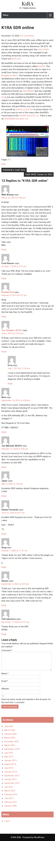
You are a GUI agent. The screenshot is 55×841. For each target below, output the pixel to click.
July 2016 (8, 753)
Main (3, 164)
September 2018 (11, 749)
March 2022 (9, 745)
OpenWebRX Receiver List (16, 118)
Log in (7, 821)
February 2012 (10, 794)
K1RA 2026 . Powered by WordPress (27, 837)
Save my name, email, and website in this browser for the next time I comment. (26, 701)
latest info (16, 58)
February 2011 (10, 802)
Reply (3, 249)
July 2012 (8, 787)
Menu (5, 15)
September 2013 (11, 775)
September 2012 (11, 783)
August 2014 (10, 764)
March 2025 (9, 737)
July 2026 (8, 726)
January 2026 (10, 734)
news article (43, 49)
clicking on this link (24, 109)
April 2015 (8, 756)
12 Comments (27, 35)
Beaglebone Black (9, 75)
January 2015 (10, 760)
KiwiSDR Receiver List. (29, 115)
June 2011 (9, 798)
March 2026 (9, 730)
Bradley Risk (7, 292)
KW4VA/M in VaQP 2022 (14, 170)
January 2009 (10, 806)
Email (4, 681)
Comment (6, 650)
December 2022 (11, 741)
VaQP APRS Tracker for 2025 (38, 174)
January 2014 (10, 772)
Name (4, 673)
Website (5, 688)
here (3, 97)
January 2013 (10, 779)
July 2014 (8, 768)
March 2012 (9, 790)
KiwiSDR (41, 66)
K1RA (27, 3)
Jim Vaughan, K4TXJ (11, 330)
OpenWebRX (28, 91)
